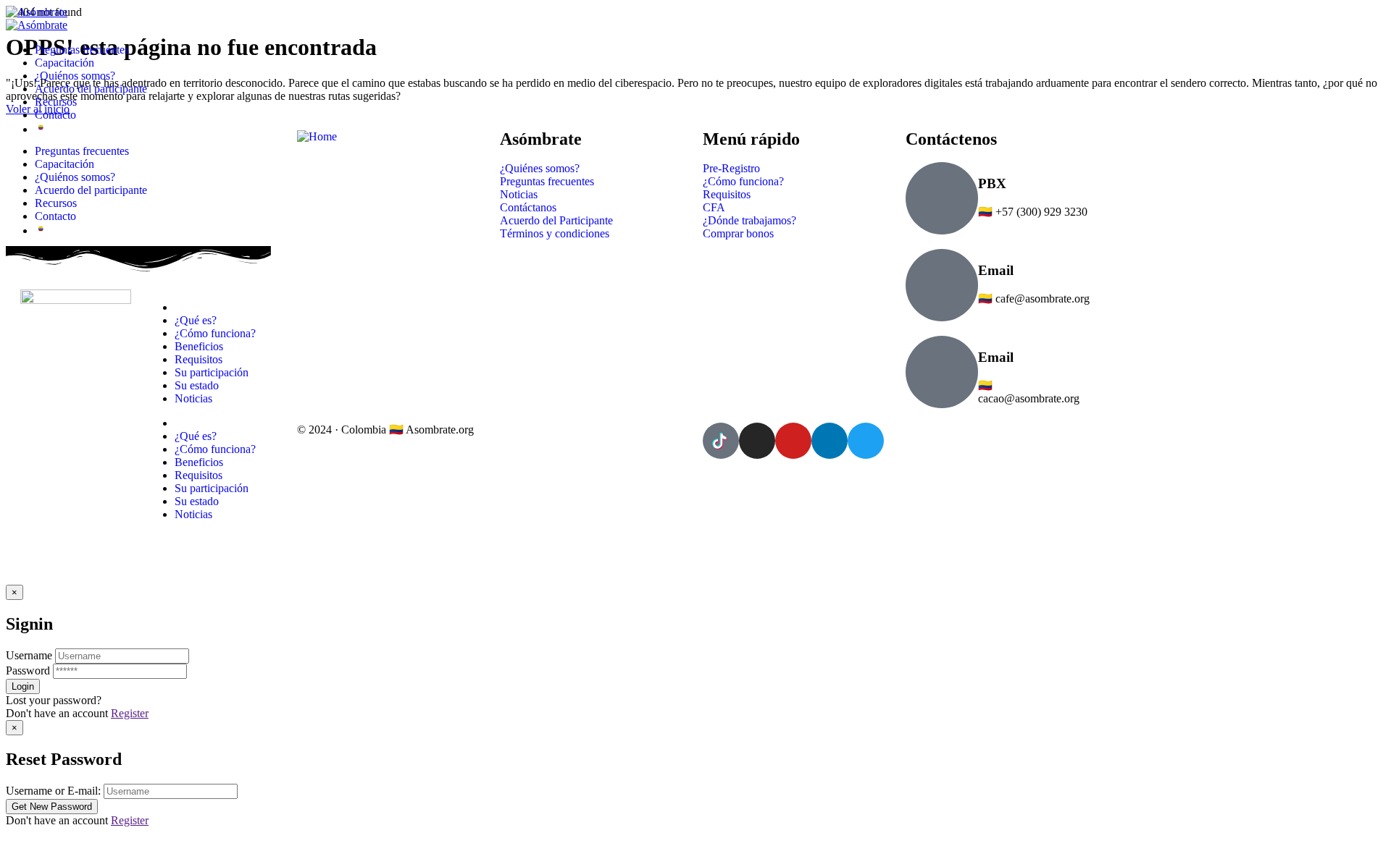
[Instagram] (757, 441)
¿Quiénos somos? (75, 75)
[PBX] (942, 198)
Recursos (56, 102)
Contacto (55, 115)
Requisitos (198, 475)
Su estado (197, 501)
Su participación (211, 488)
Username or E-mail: (53, 790)
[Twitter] (866, 441)
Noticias (193, 514)
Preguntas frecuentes (82, 49)
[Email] (942, 285)
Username (29, 655)
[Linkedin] (829, 441)
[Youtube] (793, 441)
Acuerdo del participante (91, 89)
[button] (695, 833)
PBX (992, 183)
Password (28, 670)
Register (130, 713)
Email (996, 270)
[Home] (317, 136)
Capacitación (64, 62)
